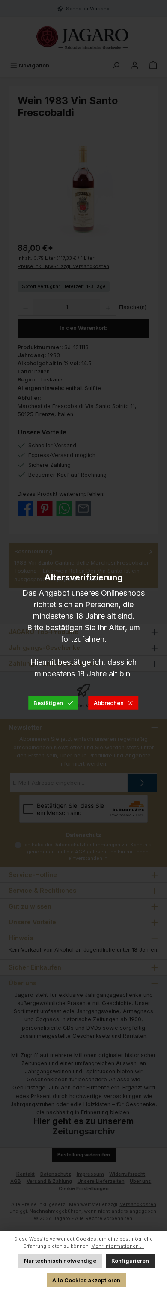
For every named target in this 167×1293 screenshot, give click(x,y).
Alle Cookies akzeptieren (86, 1280)
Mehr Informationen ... (117, 1246)
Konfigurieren (130, 1261)
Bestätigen (48, 702)
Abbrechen (109, 702)
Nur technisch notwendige (60, 1261)
